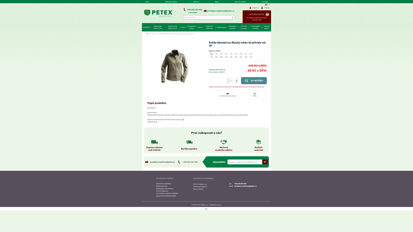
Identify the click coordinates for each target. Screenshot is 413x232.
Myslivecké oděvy (191, 27)
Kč (266, 4)
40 (216, 54)
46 (231, 54)
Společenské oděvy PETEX (172, 27)
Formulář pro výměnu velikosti (167, 193)
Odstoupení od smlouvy (164, 188)
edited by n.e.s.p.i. (216, 205)
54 (251, 54)
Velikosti (196, 2)
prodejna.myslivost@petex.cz (220, 10)
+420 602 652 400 (194, 9)
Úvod (147, 2)
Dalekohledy (221, 27)
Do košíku (256, 80)
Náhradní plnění (171, 2)
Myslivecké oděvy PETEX (157, 27)
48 (236, 54)
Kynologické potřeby (255, 27)
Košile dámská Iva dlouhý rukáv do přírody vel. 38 (176, 34)
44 (226, 54)
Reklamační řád (161, 186)
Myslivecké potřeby (233, 27)
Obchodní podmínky (163, 183)
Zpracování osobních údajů (166, 196)
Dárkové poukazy (244, 27)
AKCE (183, 27)
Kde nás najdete (240, 2)
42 (221, 54)
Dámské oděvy (266, 27)
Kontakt (265, 2)
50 (241, 54)
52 (246, 54)
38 (211, 54)
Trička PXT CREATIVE (209, 27)
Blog (216, 2)
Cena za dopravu (162, 191)
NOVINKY (146, 27)
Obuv (200, 27)
